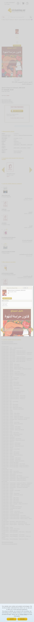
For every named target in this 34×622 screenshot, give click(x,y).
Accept (12, 619)
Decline (22, 619)
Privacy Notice (23, 614)
